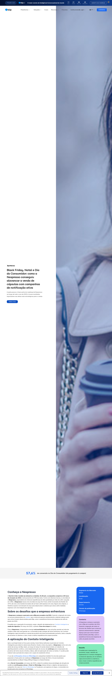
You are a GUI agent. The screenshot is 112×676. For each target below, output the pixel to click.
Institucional (75, 10)
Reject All (85, 673)
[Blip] (8, 10)
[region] (56, 673)
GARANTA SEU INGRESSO (98, 3)
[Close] (109, 673)
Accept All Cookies (98, 673)
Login (82, 10)
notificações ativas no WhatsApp (25, 656)
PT (92, 10)
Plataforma (24, 10)
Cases (46, 10)
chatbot (28, 617)
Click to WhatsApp (28, 667)
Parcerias (65, 10)
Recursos (54, 10)
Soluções (37, 10)
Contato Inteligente (61, 624)
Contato (101, 10)
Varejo (81, 593)
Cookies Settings (73, 673)
